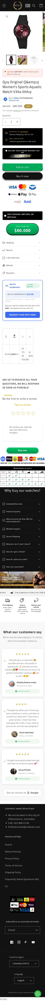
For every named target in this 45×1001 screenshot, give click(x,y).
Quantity (6, 115)
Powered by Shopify (30, 992)
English (21, 980)
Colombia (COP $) (21, 963)
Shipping (16, 110)
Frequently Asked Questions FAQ (22, 879)
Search (8, 844)
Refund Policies (13, 851)
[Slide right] (42, 60)
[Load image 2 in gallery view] (22, 60)
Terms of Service (13, 865)
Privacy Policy (12, 858)
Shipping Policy (13, 872)
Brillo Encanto (18, 992)
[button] (4, 5)
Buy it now (22, 176)
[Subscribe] (36, 930)
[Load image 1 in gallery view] (11, 60)
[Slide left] (3, 60)
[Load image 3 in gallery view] (34, 60)
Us (6, 886)
